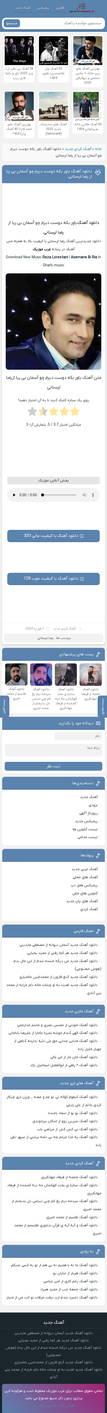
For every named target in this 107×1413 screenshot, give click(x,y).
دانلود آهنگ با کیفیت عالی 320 (51, 535)
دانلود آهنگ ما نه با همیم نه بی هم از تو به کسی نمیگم (54, 1265)
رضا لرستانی (53, 232)
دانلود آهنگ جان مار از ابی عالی (74, 1057)
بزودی (93, 805)
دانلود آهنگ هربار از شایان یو (75, 1273)
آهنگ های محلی (85, 877)
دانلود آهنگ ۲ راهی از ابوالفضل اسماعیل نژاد (64, 1065)
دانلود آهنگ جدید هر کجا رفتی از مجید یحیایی (62, 953)
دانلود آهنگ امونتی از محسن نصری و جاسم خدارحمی (57, 1025)
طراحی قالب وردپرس (59, 1405)
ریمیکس (43, 8)
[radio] (75, 412)
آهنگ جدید (22, 8)
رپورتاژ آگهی (88, 813)
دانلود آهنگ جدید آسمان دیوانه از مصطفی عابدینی (58, 945)
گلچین (60, 8)
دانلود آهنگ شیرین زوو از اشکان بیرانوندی (65, 1121)
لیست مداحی (88, 837)
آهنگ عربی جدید (85, 869)
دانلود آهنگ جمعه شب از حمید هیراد (69, 1289)
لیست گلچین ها (85, 829)
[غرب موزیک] (82, 8)
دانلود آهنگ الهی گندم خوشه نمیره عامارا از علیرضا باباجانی (53, 1033)
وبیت (36, 1405)
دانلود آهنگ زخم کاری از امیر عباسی (70, 1281)
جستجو (11, 23)
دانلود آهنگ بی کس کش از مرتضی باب (67, 1129)
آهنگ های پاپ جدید (82, 901)
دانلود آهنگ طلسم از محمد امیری (72, 1217)
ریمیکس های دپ (84, 885)
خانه (98, 149)
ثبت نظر (53, 766)
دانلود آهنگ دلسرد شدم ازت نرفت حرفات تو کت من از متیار (52, 1297)
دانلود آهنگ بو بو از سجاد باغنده (73, 1113)
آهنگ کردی (89, 909)
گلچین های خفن (85, 893)
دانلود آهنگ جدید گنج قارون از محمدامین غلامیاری (58, 977)
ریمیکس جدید (86, 821)
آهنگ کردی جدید (78, 149)
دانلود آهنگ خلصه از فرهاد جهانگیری (69, 1177)
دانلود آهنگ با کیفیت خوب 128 (51, 578)
